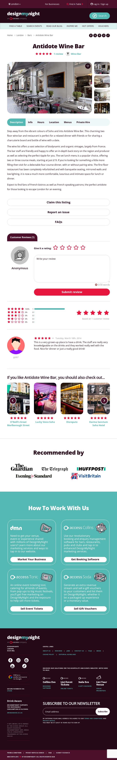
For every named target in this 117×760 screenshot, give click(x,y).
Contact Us (79, 651)
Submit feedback (63, 753)
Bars (30, 35)
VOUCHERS (103, 26)
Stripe (9, 691)
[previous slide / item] (12, 400)
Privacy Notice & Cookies (35, 753)
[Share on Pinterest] (99, 35)
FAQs (58, 222)
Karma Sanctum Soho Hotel (98, 423)
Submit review (72, 292)
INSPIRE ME (72, 26)
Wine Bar (76, 53)
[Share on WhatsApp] (104, 35)
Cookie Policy (49, 654)
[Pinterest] (26, 660)
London (20, 35)
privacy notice (49, 721)
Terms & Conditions (14, 753)
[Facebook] (10, 660)
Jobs (68, 651)
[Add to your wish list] (88, 66)
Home (10, 35)
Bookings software (47, 687)
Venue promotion (101, 689)
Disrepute (71, 422)
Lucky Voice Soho (45, 422)
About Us (47, 651)
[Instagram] (18, 660)
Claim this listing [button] (58, 202)
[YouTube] (12, 666)
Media (98, 651)
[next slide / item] (104, 400)
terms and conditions (93, 718)
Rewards (58, 651)
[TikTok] (24, 666)
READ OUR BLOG (54, 26)
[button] (49, 53)
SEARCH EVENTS (34, 26)
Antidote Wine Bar (44, 35)
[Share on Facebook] (91, 35)
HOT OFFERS (88, 26)
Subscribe (102, 711)
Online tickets (67, 688)
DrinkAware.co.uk (14, 713)
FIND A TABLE (15, 26)
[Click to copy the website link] (108, 35)
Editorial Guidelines (67, 654)
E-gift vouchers (85, 686)
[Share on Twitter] (95, 35)
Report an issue (58, 212)
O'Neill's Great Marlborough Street (18, 423)
